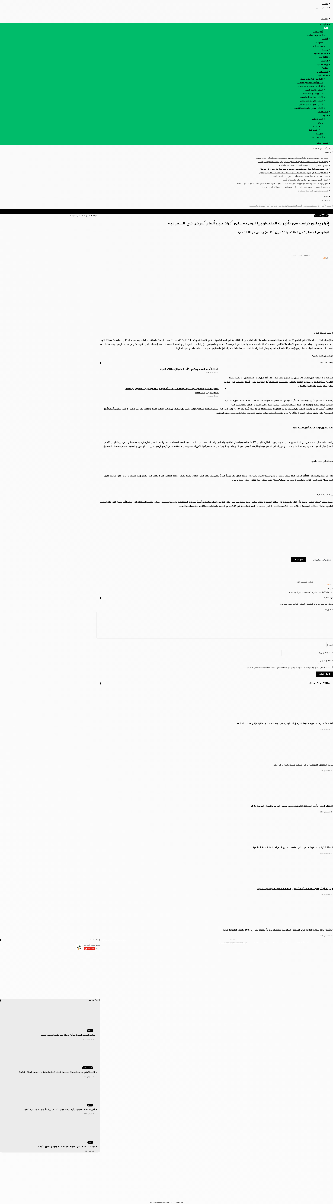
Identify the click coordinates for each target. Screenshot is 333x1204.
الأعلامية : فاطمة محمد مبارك (311, 86)
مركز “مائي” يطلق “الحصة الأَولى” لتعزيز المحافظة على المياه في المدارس (294, 889)
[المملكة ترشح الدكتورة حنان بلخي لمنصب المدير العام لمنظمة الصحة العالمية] (216, 828)
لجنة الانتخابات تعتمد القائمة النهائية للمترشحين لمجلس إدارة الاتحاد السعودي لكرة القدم (292, 162)
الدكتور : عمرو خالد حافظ (313, 93)
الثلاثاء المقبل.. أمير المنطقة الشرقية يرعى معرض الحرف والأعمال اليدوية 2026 (291, 806)
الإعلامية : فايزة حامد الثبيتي (311, 79)
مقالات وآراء (323, 75)
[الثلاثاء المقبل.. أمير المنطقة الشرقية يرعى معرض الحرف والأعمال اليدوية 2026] (216, 787)
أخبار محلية (318, 32)
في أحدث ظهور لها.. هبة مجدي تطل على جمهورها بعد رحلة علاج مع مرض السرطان (294, 169)
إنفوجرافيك (313, 130)
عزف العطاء (323, 112)
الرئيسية (324, 24)
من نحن (292, 942)
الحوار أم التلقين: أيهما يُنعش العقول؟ (313, 191)
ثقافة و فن (323, 57)
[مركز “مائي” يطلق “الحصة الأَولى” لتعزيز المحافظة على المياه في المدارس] (216, 870)
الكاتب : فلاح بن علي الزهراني (311, 104)
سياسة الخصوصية (261, 942)
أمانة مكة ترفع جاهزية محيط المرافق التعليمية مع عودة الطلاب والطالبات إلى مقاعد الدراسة (284, 724)
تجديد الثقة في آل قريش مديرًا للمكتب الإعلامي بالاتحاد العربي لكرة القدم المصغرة (295, 187)
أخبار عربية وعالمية (315, 35)
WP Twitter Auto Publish (157, 1203)
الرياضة (324, 61)
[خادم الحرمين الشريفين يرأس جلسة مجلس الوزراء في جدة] (216, 746)
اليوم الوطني (317, 119)
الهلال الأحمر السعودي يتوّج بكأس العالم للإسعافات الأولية (305, 180)
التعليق (329, 610)
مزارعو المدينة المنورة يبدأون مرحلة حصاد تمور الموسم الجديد (68, 1035)
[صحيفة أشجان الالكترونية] (322, 13)
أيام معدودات (317, 137)
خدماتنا (284, 942)
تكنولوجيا (319, 42)
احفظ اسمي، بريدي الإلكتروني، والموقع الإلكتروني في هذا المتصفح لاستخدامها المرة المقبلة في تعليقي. (288, 667)
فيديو (315, 126)
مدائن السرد (322, 72)
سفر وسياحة (318, 46)
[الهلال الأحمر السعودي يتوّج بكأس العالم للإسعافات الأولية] (107, 377)
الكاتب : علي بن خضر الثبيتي (311, 101)
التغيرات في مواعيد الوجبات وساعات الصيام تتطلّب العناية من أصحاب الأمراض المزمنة (57, 1072)
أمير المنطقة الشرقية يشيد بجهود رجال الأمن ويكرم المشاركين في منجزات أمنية (59, 1109)
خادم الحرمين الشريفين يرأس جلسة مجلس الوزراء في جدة (303, 765)
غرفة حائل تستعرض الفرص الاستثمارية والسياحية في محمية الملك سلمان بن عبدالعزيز (293, 173)
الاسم (330, 645)
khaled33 (306, 255)
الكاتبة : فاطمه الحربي (314, 90)
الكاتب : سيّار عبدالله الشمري (311, 97)
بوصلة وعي (322, 64)
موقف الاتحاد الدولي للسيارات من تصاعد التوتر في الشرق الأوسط (66, 1146)
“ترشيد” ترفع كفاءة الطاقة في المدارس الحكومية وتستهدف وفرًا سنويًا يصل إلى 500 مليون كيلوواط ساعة (278, 930)
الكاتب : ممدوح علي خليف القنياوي (308, 108)
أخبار (326, 28)
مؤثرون (325, 68)
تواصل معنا (274, 942)
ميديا (320, 123)
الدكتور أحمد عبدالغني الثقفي (310, 83)
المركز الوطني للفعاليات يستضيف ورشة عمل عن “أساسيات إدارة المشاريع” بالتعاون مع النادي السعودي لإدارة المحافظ (282, 183)
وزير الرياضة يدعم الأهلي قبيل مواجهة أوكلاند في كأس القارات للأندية (300, 176)
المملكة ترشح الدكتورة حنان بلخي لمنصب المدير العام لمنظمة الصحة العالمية (292, 847)
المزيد (325, 115)
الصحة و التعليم (321, 53)
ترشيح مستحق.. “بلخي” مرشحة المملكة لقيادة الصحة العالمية (303, 165)
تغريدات (319, 133)
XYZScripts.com (178, 1203)
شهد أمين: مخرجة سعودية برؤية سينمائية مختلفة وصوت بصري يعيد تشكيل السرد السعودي (291, 158)
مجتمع (325, 50)
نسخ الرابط (298, 559)
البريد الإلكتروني (326, 653)
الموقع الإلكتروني (326, 661)
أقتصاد (325, 39)
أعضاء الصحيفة (303, 942)
